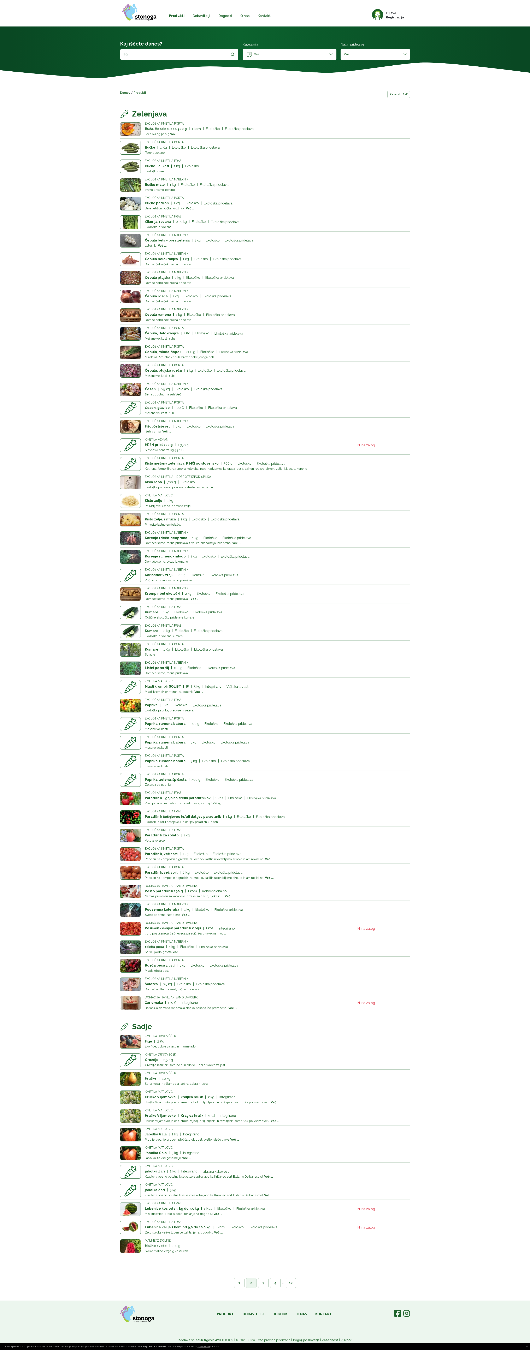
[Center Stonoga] (139, 12)
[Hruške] (130, 1079)
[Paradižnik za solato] (130, 835)
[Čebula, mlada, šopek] (130, 352)
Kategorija (250, 44)
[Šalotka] (130, 984)
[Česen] (130, 389)
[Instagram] (406, 1316)
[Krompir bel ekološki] (130, 594)
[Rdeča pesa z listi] (130, 966)
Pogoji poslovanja (306, 1340)
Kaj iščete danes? (141, 44)
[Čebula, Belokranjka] (130, 334)
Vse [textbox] (346, 54)
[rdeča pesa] (130, 947)
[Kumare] (130, 612)
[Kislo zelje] (130, 501)
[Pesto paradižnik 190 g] (130, 891)
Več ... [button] (174, 134)
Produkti (176, 16)
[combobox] (289, 54)
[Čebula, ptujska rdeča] (130, 371)
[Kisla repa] (130, 482)
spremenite (204, 1346)
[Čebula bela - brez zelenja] (130, 240)
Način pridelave (352, 44)
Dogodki (225, 16)
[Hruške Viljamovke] (130, 1097)
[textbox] (289, 54)
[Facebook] (397, 1316)
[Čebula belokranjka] (130, 259)
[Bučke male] (130, 185)
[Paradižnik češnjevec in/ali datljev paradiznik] (130, 817)
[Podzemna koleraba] (130, 910)
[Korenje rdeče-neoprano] (130, 538)
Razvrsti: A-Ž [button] (399, 94)
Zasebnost (330, 1340)
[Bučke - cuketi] (130, 166)
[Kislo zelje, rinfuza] (130, 519)
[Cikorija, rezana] (130, 222)
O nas (244, 16)
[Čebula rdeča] (130, 296)
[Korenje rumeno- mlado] (130, 557)
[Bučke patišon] (130, 203)
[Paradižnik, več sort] (130, 854)
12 (291, 1283)
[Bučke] (130, 148)
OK (526, 1346)
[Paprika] (130, 705)
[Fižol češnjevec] (130, 427)
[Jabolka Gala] (130, 1134)
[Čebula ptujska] (130, 278)
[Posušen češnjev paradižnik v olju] (130, 929)
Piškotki (346, 1340)
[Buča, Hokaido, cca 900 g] (130, 129)
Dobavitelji (201, 16)
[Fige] (130, 1042)
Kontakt (264, 16)
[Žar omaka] (130, 1003)
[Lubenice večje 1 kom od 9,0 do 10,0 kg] (130, 1227)
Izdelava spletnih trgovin (196, 1340)
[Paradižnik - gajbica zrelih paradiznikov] (130, 798)
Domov (125, 92)
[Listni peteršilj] (130, 668)
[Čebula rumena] (130, 315)
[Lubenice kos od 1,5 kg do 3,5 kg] (130, 1209)
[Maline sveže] (130, 1246)
